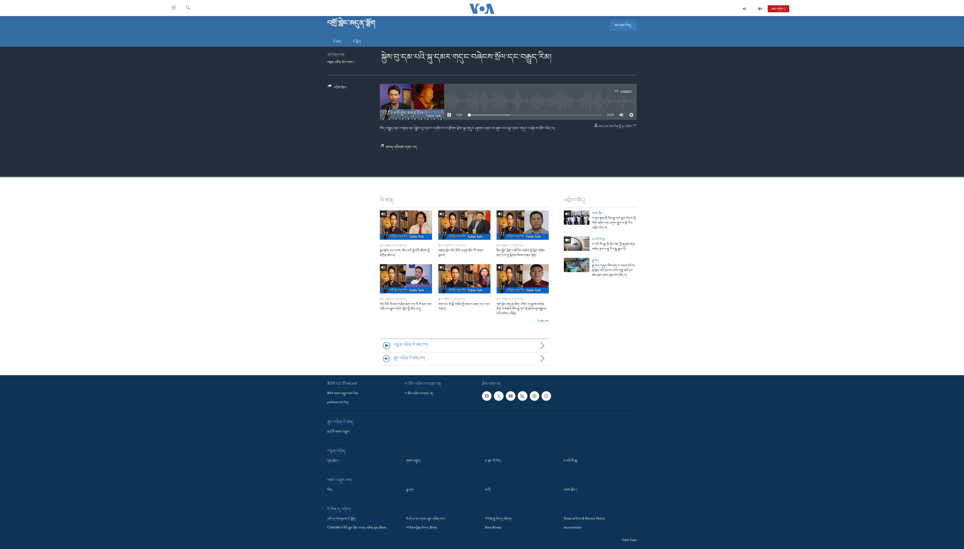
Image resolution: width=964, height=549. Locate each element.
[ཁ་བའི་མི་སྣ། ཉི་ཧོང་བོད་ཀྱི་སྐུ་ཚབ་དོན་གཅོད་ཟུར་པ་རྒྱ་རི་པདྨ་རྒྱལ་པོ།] (576, 244)
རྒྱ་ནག (595, 260)
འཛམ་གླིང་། (598, 213)
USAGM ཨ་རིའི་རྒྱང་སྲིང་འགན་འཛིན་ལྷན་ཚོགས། (356, 528)
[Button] (337, 89)
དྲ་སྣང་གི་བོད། (493, 460)
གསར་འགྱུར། (413, 460)
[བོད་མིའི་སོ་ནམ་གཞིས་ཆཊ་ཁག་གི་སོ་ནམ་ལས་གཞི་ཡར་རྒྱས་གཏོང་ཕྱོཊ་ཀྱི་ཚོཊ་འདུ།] (406, 278)
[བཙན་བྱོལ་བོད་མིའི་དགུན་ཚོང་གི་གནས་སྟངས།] (464, 225)
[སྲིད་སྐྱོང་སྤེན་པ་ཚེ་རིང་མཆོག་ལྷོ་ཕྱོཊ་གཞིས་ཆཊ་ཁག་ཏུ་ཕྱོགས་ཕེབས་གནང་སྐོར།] (523, 225)
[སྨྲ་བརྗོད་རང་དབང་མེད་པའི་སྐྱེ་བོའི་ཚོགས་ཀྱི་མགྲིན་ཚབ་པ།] (406, 225)
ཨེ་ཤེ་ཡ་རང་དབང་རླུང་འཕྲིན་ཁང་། (426, 519)
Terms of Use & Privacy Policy (584, 519)
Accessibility (573, 528)
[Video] (760, 8)
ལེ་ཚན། (337, 41)
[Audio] (745, 8)
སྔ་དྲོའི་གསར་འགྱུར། (338, 431)
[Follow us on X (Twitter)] (498, 396)
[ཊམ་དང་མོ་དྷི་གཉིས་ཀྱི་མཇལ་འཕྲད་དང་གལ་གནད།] (464, 278)
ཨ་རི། (488, 490)
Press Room (493, 528)
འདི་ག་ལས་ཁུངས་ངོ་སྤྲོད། (341, 519)
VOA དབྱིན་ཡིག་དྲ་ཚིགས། (421, 528)
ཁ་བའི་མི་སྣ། (598, 239)
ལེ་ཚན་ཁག (543, 321)
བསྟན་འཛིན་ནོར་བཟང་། (341, 62)
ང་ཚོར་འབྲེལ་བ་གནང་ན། (419, 393)
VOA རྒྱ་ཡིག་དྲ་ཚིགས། (498, 519)
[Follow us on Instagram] (546, 396)
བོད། (329, 490)
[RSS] (522, 396)
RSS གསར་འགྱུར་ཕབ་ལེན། (342, 393)
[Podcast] (534, 396)
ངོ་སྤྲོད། (357, 41)
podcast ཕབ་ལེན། (338, 402)
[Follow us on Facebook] (487, 396)
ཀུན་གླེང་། (333, 460)
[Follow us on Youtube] (510, 396)
